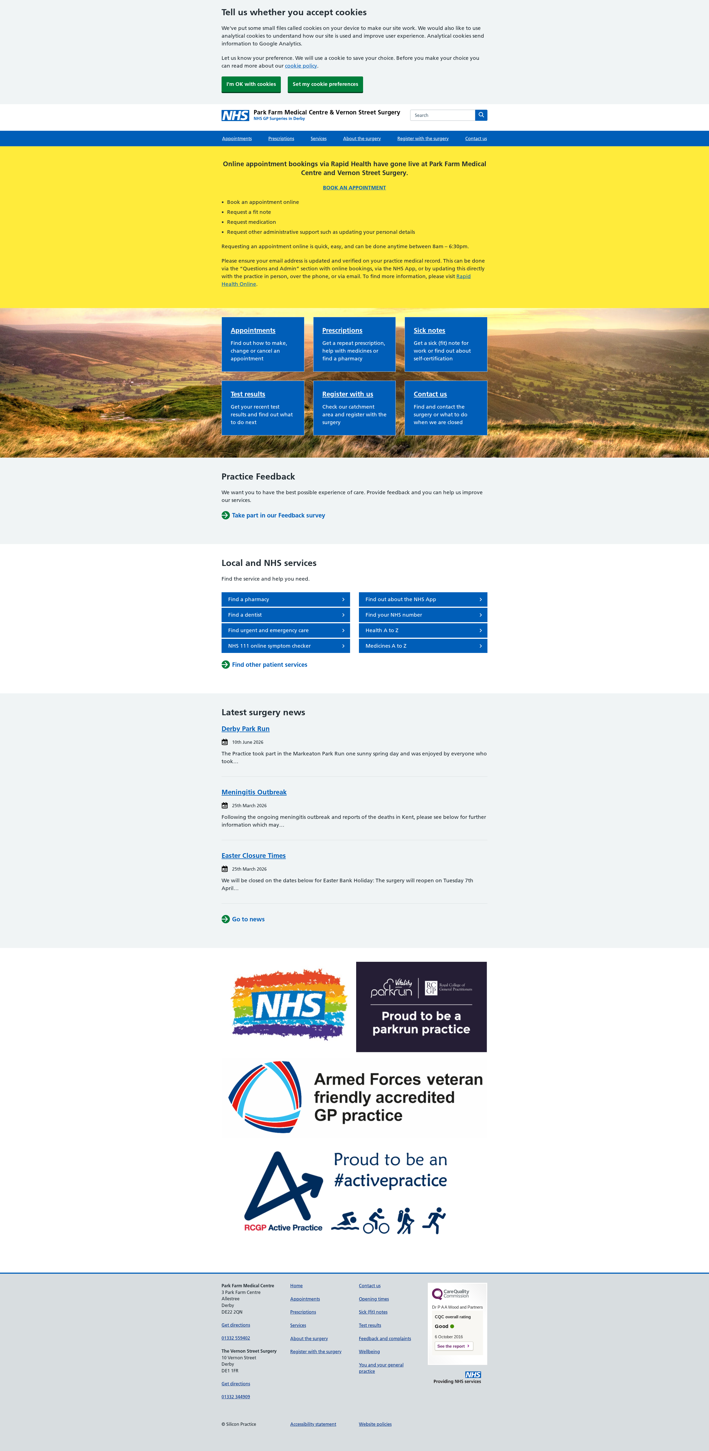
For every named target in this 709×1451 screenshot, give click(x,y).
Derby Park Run (246, 729)
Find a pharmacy (248, 599)
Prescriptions (281, 138)
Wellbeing (369, 1351)
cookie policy (301, 66)
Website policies (375, 1424)
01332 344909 (236, 1396)
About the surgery (362, 138)
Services (319, 138)
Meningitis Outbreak (254, 792)
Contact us (476, 138)
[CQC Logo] (450, 1298)
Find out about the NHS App (401, 599)
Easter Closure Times (254, 856)
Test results (248, 394)
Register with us (347, 394)
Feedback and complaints (385, 1338)
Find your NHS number (394, 615)
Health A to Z (382, 630)
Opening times (374, 1299)
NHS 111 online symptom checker (269, 646)
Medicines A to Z (386, 646)
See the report (451, 1346)
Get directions (236, 1325)
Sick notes (429, 330)
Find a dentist (245, 615)
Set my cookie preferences (325, 84)
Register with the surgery (423, 138)
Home (296, 1285)
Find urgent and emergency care (268, 630)
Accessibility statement (313, 1424)
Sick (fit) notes (373, 1312)
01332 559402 (236, 1338)
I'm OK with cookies (251, 84)
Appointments (237, 138)
